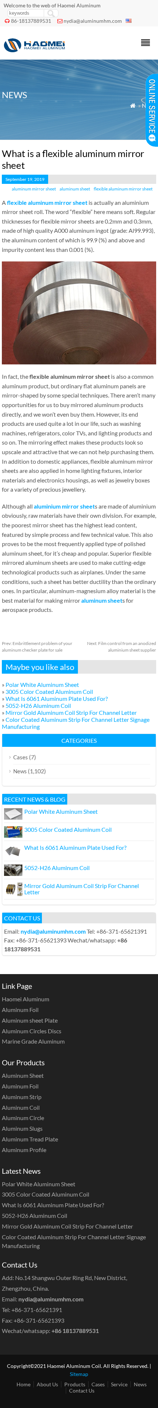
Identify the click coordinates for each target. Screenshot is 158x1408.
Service (119, 1384)
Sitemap (79, 1374)
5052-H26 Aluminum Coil (38, 705)
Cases (20, 757)
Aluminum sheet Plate (30, 1020)
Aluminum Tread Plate (30, 1139)
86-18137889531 (31, 21)
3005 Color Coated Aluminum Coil (49, 691)
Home (23, 1384)
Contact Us (81, 1390)
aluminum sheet (75, 189)
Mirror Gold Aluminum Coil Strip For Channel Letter (71, 712)
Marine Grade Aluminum (33, 1041)
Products (74, 1384)
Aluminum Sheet (23, 1075)
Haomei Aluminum (25, 998)
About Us (47, 1384)
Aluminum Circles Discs (31, 1030)
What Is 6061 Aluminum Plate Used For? (57, 698)
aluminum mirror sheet (34, 189)
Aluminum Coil (21, 1107)
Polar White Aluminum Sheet (42, 684)
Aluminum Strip (22, 1096)
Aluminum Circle (23, 1117)
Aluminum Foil (20, 1009)
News (20, 771)
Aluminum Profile (24, 1149)
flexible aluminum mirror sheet (123, 189)
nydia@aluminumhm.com (93, 21)
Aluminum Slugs (22, 1128)
